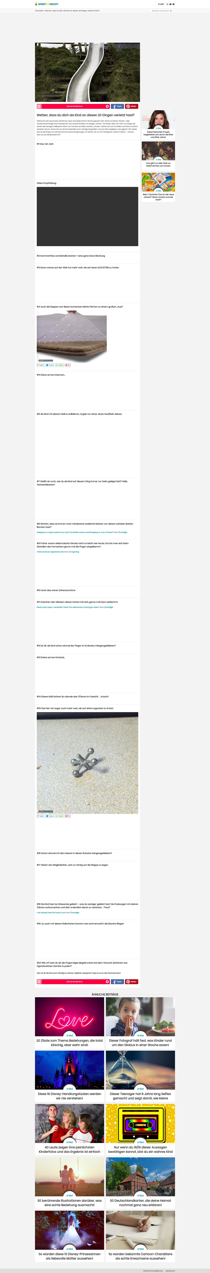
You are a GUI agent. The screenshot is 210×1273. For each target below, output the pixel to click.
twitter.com (48, 360)
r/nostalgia (122, 532)
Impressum (170, 1271)
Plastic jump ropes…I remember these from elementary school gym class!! (68, 607)
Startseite (39, 10)
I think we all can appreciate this (50, 552)
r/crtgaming (74, 552)
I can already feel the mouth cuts (51, 912)
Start (161, 4)
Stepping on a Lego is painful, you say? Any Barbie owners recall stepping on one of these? (75, 532)
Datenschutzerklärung (153, 1271)
